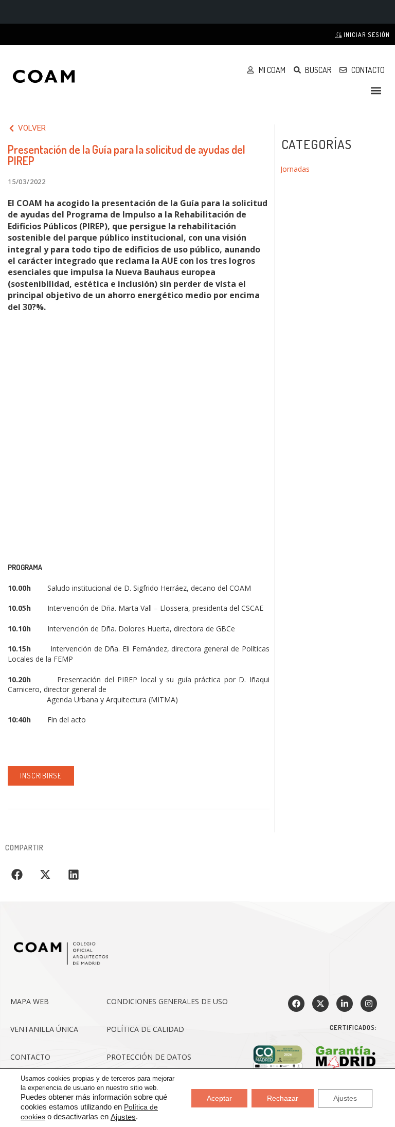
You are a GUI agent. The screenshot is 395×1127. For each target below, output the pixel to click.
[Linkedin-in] (344, 1003)
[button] (376, 90)
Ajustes (123, 1117)
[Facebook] (296, 1003)
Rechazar (282, 1098)
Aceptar (219, 1098)
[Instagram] (369, 1003)
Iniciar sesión (366, 35)
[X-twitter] (320, 1003)
